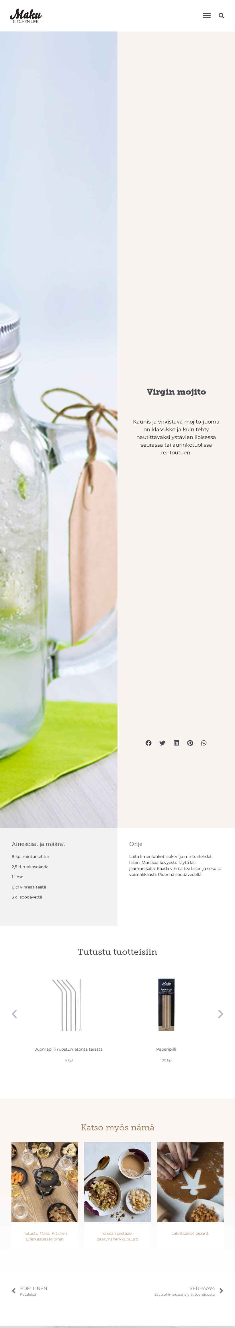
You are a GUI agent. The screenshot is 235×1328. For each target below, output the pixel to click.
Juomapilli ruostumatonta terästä (69, 1049)
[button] (206, 15)
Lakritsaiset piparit (190, 1233)
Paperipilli (166, 1049)
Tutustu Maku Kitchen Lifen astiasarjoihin (45, 1236)
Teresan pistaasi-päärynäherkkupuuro (117, 1236)
